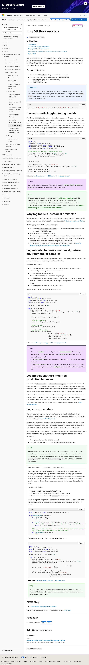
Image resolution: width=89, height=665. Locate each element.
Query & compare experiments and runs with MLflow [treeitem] (14, 130)
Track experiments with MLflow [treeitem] (14, 96)
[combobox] (12, 28)
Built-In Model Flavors (46, 419)
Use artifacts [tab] (46, 467)
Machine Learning (43, 25)
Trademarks (76, 661)
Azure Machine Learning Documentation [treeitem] (10, 38)
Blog (25, 661)
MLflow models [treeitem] (12, 81)
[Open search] (80, 15)
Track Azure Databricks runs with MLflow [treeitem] (15, 102)
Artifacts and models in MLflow (74, 221)
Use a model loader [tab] (58, 467)
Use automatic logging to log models (38, 46)
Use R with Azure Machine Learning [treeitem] (14, 145)
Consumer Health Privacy (52, 661)
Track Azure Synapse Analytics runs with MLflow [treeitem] (15, 109)
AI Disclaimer (5, 661)
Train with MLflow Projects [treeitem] (14, 116)
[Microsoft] (3, 15)
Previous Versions (16, 661)
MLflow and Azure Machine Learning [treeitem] (13, 77)
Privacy (40, 661)
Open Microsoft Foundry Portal (60, 20)
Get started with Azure (79, 20)
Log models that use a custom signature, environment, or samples (47, 51)
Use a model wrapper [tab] (34, 467)
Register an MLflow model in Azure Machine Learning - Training (46, 640)
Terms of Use (67, 661)
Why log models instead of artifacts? (38, 49)
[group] (56, 523)
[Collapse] (21, 24)
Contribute (33, 661)
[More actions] (84, 25)
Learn (28, 25)
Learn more (67, 610)
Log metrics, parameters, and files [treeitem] (15, 121)
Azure (34, 25)
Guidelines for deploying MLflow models (43, 607)
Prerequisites (32, 44)
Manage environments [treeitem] (11, 63)
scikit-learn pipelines (66, 198)
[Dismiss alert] (85, 3)
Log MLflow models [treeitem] (15, 125)
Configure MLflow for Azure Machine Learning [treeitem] (14, 86)
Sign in (85, 15)
